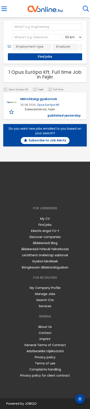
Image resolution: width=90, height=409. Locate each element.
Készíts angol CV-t (45, 231)
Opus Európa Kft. (48, 105)
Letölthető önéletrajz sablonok (45, 255)
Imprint (45, 339)
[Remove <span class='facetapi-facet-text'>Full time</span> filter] (50, 89)
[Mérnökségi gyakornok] (11, 102)
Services (45, 306)
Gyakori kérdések (45, 261)
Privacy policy (45, 357)
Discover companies (45, 237)
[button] (10, 46)
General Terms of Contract (45, 345)
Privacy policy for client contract (45, 375)
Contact (45, 333)
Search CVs (45, 300)
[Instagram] (42, 195)
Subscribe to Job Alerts (47, 140)
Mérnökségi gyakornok (38, 99)
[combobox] (47, 26)
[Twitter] (56, 195)
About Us (45, 327)
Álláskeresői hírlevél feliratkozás (45, 249)
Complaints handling (45, 369)
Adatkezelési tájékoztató (45, 351)
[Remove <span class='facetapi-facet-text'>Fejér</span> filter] (35, 89)
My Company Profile (45, 288)
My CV (45, 218)
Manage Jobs (45, 294)
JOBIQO (31, 403)
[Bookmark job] (12, 111)
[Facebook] (35, 195)
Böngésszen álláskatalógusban (45, 267)
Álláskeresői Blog (45, 243)
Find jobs (45, 225)
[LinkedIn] (49, 195)
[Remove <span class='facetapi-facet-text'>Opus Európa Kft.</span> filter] (5, 89)
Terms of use (45, 363)
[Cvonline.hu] (45, 7)
